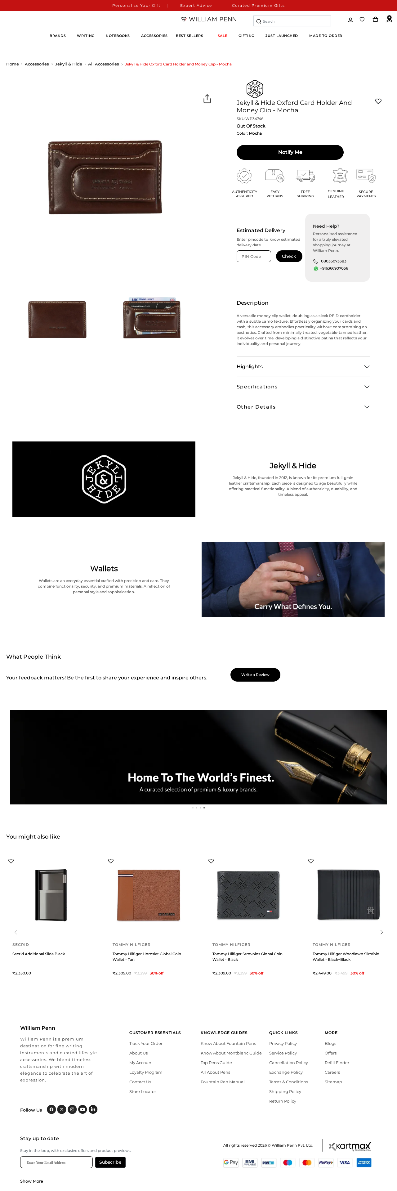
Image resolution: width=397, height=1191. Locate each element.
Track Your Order (146, 1043)
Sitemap (333, 1081)
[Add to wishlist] (378, 101)
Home (12, 63)
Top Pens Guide (216, 1062)
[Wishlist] (362, 19)
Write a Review (255, 674)
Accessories (37, 63)
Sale (222, 36)
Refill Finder (337, 1062)
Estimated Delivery (261, 230)
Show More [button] (31, 1181)
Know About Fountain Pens (228, 1043)
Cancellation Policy (288, 1062)
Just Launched (281, 36)
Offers (331, 1052)
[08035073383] (315, 261)
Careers (332, 1072)
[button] (193, 807)
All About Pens (215, 1072)
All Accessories (103, 63)
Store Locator (142, 1091)
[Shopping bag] (375, 19)
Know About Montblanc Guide (231, 1052)
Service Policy (283, 1052)
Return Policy (282, 1101)
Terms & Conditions (288, 1081)
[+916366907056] (316, 269)
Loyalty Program (146, 1072)
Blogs (330, 1043)
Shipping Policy (285, 1091)
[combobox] (292, 21)
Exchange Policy (286, 1072)
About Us (138, 1052)
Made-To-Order (325, 36)
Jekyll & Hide (68, 63)
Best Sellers (189, 36)
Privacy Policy (283, 1043)
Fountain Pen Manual (223, 1081)
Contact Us (140, 1081)
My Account (141, 1062)
